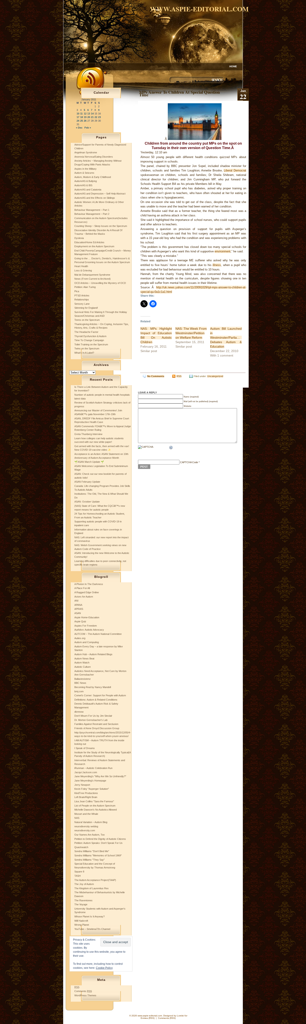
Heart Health (81, 266)
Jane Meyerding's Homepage (90, 780)
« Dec (79, 127)
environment (223, 251)
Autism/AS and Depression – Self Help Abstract (99, 193)
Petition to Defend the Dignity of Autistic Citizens (100, 839)
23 (99, 117)
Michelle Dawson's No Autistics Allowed (95, 809)
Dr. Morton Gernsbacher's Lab (91, 720)
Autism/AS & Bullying (85, 181)
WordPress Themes (85, 995)
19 (85, 117)
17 (78, 117)
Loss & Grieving (83, 270)
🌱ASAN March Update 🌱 (89, 461)
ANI (76, 600)
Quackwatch (81, 847)
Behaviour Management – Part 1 (91, 210)
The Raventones (83, 900)
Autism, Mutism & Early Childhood (92, 177)
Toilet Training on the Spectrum (91, 344)
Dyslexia (79, 238)
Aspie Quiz (80, 621)
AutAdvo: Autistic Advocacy (89, 629)
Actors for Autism (83, 596)
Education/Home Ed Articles (89, 242)
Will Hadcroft (81, 920)
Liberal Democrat (235, 170)
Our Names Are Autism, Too (89, 834)
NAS (76, 818)
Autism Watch (81, 662)
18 (81, 117)
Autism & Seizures (84, 172)
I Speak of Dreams (84, 748)
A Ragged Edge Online (86, 592)
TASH (77, 875)
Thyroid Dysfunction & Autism (90, 336)
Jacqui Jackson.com (85, 772)
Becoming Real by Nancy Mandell (92, 687)
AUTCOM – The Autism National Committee (98, 634)
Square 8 (79, 871)
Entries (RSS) (148, 1018)
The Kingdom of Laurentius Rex (91, 888)
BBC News (80, 683)
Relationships (81, 299)
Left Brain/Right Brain (85, 797)
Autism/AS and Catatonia (87, 189)
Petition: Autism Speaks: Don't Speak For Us (98, 843)
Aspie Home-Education (86, 617)
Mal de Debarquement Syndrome (92, 274)
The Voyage (80, 904)
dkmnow (79, 711)
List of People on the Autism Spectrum (94, 805)
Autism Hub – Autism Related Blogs (93, 654)
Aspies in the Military (85, 168)
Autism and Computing (86, 642)
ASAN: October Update (87, 501)
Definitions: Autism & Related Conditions (95, 699)
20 (88, 117)
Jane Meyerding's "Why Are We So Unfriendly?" (100, 776)
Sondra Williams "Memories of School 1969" (98, 855)
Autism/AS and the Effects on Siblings (94, 197)
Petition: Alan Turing (85, 287)
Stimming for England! (86, 307)
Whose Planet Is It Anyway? (89, 916)
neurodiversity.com (84, 830)
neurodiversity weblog (86, 826)
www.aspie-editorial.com (199, 9)
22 (96, 117)
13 (88, 113)
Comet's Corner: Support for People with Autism (100, 695)
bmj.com (79, 691)
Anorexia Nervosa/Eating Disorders (93, 156)
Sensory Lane (82, 303)
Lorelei (180, 1015)
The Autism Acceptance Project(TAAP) (95, 880)
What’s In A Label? (84, 352)
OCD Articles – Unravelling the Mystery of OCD (100, 283)
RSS (179, 376)
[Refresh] (171, 448)
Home (233, 66)
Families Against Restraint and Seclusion (96, 724)
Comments (83, 991)
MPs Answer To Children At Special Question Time (179, 93)
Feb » (87, 127)
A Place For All (82, 588)
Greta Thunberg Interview (88, 434)
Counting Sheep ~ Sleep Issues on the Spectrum (100, 226)
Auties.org (79, 638)
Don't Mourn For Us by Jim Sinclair (93, 715)
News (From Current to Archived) (92, 278)
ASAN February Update (87, 481)
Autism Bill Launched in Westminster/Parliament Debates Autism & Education (227, 337)
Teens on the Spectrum (87, 320)
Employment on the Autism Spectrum (94, 246)
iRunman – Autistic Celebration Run (93, 768)
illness (217, 265)
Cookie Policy (104, 967)
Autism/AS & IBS (83, 185)
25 (81, 120)
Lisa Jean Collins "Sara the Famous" (94, 801)
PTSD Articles (81, 295)
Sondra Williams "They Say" (89, 859)
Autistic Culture (82, 666)
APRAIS (78, 609)
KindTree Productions (86, 793)
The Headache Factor (86, 332)
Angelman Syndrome (85, 152)
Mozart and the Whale (86, 814)
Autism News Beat (84, 658)
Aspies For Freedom (85, 625)
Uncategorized (215, 376)
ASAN (77, 613)
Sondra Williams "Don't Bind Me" (91, 851)
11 (81, 113)
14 (92, 113)
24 (78, 120)
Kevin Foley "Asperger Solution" (91, 789)
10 (78, 113)
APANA (78, 605)
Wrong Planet (81, 924)
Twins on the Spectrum (86, 348)
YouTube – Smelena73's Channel (92, 929)
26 (85, 120)
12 (85, 113)
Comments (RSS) (167, 1018)
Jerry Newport (82, 784)
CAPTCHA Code (189, 462)
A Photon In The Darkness (88, 584)
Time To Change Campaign (89, 340)
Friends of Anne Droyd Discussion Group (96, 728)
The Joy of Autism (84, 884)
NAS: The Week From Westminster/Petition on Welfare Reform (191, 333)
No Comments (155, 376)
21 (92, 117)
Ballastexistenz (82, 679)
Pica (76, 291)
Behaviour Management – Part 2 (91, 214)
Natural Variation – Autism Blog (90, 822)
